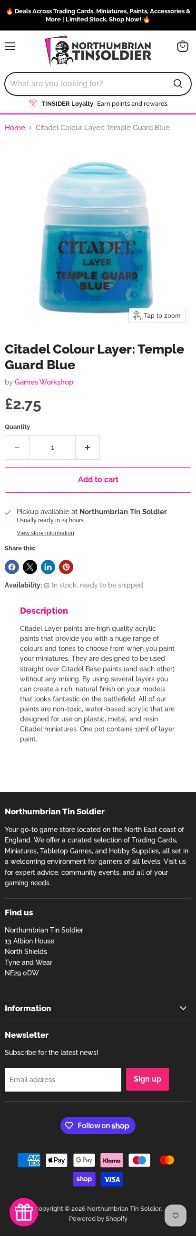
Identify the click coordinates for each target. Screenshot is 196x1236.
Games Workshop (44, 382)
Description (44, 611)
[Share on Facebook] (12, 567)
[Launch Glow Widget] (24, 1212)
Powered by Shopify (98, 1218)
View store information (45, 533)
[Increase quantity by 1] (88, 447)
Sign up (147, 1079)
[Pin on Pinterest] (66, 567)
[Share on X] (30, 567)
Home (15, 128)
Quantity (17, 426)
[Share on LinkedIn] (48, 567)
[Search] (178, 84)
